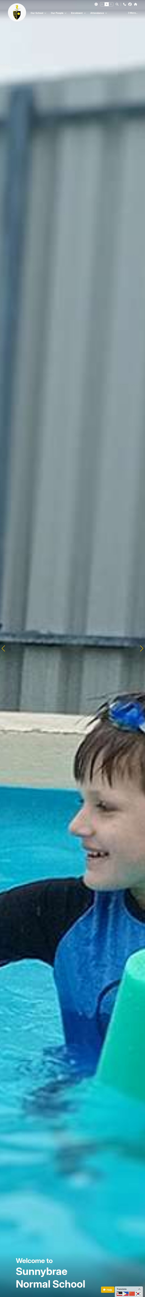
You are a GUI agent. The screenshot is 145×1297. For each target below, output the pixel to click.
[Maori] (119, 1294)
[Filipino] (126, 1294)
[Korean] (138, 1294)
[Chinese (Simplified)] (132, 1294)
